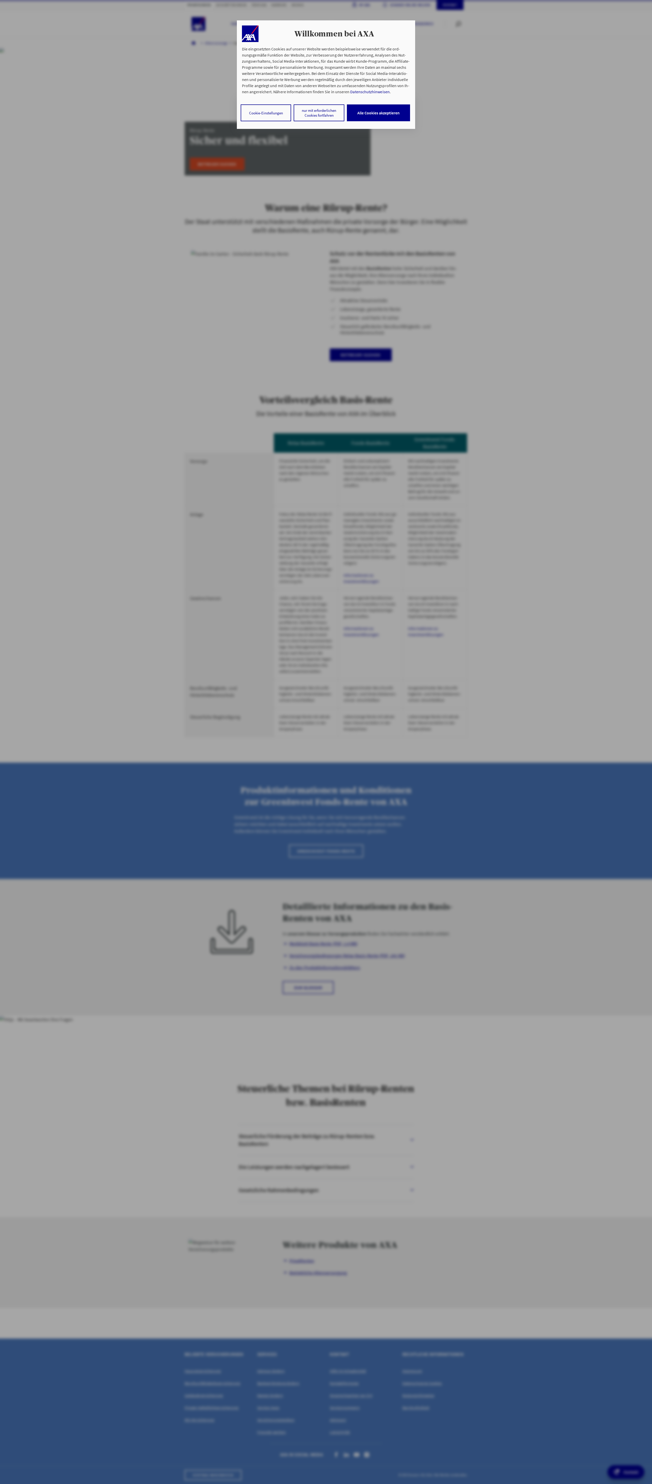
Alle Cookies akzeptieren (378, 112)
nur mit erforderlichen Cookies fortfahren (319, 113)
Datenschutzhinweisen (369, 91)
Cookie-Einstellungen (266, 113)
